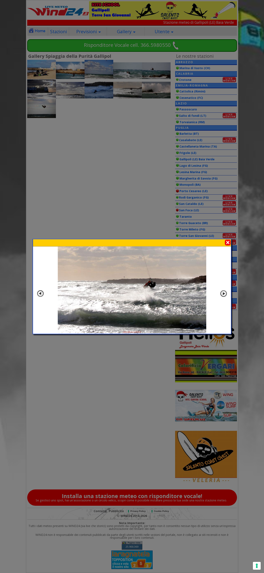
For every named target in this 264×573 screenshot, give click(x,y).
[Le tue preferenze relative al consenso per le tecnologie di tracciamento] (257, 566)
